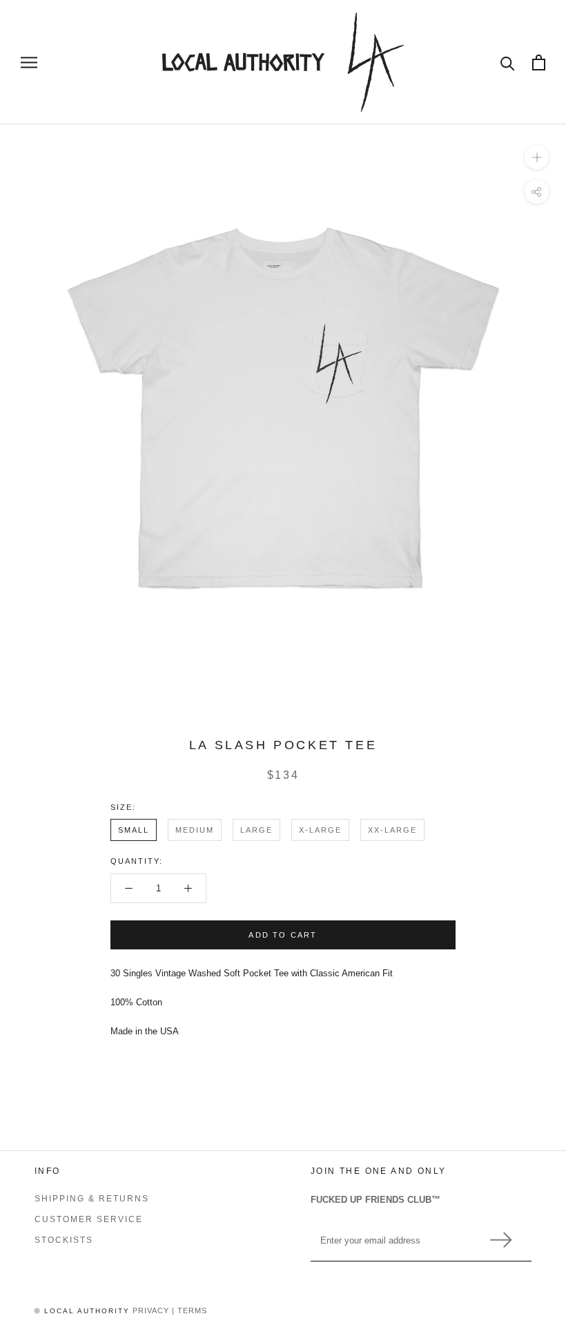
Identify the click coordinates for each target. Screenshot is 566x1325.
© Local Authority (82, 1311)
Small (133, 830)
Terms (192, 1310)
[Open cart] (538, 62)
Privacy (151, 1310)
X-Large (320, 830)
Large (256, 830)
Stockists (64, 1240)
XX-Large (392, 830)
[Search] (507, 62)
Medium (194, 830)
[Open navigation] (29, 62)
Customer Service (89, 1219)
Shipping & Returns (92, 1198)
